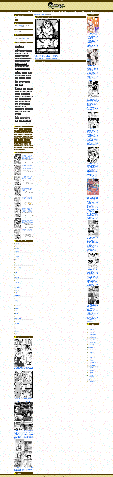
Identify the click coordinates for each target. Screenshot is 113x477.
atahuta (17, 331)
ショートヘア (29, 109)
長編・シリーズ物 (61, 11)
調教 (31, 145)
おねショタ (23, 130)
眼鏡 (28, 101)
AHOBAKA (17, 295)
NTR (17, 78)
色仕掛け (28, 145)
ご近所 (17, 91)
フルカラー (17, 136)
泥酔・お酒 (17, 143)
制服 (29, 99)
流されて (21, 143)
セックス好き (20, 134)
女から (28, 75)
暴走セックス (17, 141)
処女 (17, 104)
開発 (24, 147)
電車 (21, 84)
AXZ (16, 333)
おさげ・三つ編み (20, 109)
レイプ (24, 72)
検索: (16, 17)
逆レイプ (20, 147)
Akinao (16, 300)
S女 (28, 94)
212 (16, 259)
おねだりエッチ (17, 130)
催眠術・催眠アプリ (20, 75)
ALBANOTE (17, 303)
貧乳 (24, 106)
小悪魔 (30, 96)
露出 (15, 149)
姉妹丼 (28, 78)
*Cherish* (17, 243)
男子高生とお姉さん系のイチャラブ (24, 51)
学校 (17, 82)
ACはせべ (17, 292)
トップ (19, 11)
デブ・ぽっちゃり (25, 118)
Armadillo (17, 323)
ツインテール (19, 111)
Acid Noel (17, 285)
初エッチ (16, 138)
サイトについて (72, 11)
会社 (28, 82)
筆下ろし (16, 145)
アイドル (30, 88)
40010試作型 (18, 267)
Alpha (16, 308)
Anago (16, 313)
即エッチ (24, 138)
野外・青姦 (22, 82)
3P (15, 128)
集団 (29, 120)
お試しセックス (17, 132)
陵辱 (26, 147)
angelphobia (18, 318)
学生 (24, 88)
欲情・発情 (22, 141)
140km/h (17, 251)
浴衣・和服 (22, 101)
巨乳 (28, 104)
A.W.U (16, 274)
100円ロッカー (18, 248)
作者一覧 (30, 11)
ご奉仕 (16, 134)
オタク (17, 118)
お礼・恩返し (28, 130)
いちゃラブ (18, 72)
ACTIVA (17, 290)
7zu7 (16, 272)
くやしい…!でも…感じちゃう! (27, 132)
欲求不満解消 (28, 141)
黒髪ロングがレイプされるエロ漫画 (24, 58)
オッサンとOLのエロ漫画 (21, 53)
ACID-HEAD (18, 287)
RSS (83, 11)
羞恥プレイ (21, 145)
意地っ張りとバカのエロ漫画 (22, 66)
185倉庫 (17, 256)
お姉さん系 (22, 104)
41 (15, 269)
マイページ (51, 11)
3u (15, 264)
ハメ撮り (25, 134)
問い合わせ (93, 11)
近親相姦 (16, 147)
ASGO (16, 328)
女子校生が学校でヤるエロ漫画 (23, 61)
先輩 (22, 91)
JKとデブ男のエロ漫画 (21, 63)
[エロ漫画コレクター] (56, 3)
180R (16, 254)
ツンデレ (25, 96)
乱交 (24, 136)
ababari (17, 277)
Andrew (17, 315)
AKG (16, 298)
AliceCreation (18, 305)
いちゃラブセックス (28, 128)
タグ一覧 (41, 11)
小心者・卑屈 (23, 120)
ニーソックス (23, 99)
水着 (17, 101)
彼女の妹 (18, 94)
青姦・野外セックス (21, 149)
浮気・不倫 (26, 143)
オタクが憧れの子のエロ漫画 (22, 56)
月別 (16, 31)
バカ (17, 120)
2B (16, 261)
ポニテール (26, 111)
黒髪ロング (18, 114)
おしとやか (18, 96)
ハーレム (22, 78)
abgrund (17, 282)
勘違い (20, 138)
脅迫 (30, 72)
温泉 (17, 84)
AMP (16, 310)
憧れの (23, 94)
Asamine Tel (18, 326)
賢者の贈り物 (20, 25)
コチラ (31, 123)
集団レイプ (30, 147)
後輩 (26, 91)
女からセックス (29, 138)
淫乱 (17, 99)
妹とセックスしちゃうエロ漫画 (23, 68)
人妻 (20, 88)
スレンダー (18, 106)
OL (16, 88)
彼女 (30, 91)
